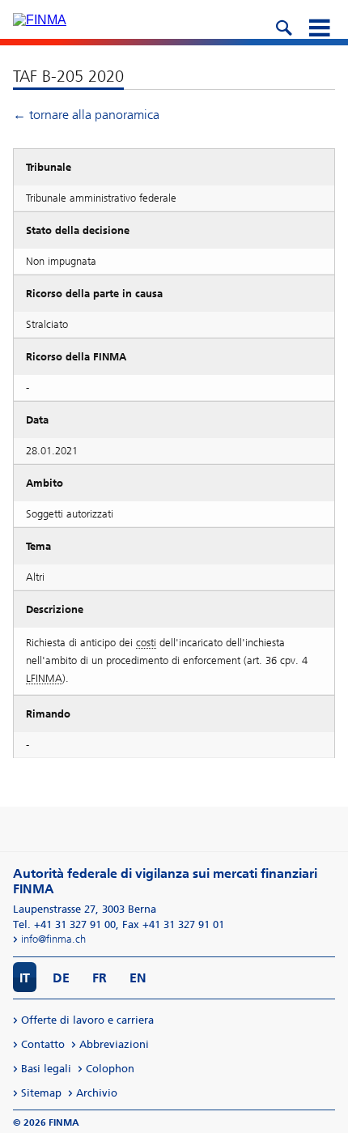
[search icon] (283, 26)
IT (24, 978)
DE (61, 978)
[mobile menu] (319, 26)
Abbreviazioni (114, 1044)
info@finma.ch (53, 939)
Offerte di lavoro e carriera (87, 1020)
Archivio (96, 1093)
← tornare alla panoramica (86, 114)
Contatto (43, 1044)
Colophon (110, 1069)
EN (137, 978)
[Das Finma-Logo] (39, 20)
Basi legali (46, 1069)
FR (99, 978)
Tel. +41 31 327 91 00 (64, 924)
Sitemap (41, 1093)
